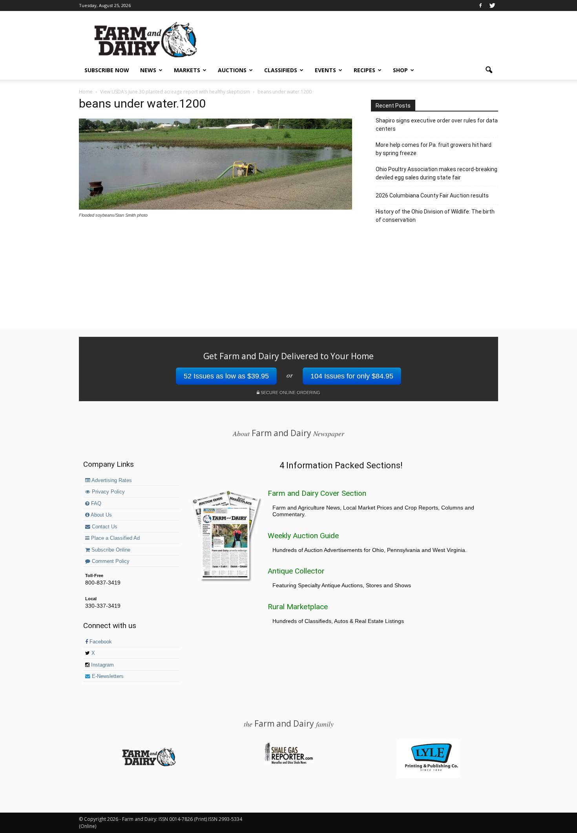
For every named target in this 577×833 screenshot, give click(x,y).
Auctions (232, 70)
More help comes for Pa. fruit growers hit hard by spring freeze (433, 149)
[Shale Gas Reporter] (288, 763)
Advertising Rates (111, 480)
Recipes (364, 70)
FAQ (95, 503)
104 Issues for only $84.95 (351, 376)
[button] (488, 70)
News (148, 70)
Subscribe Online (110, 550)
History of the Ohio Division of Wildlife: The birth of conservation (435, 215)
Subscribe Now (106, 70)
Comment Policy (110, 561)
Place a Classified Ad (114, 538)
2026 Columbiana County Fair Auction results (432, 195)
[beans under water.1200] (215, 208)
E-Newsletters (107, 676)
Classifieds (280, 70)
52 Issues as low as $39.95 (226, 376)
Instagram (101, 665)
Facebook (100, 642)
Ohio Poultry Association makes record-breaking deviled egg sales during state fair (436, 173)
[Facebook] (480, 5)
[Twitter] (492, 5)
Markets (187, 70)
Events (325, 70)
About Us (100, 515)
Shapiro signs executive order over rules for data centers (437, 124)
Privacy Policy (107, 492)
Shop (400, 70)
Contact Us (103, 527)
